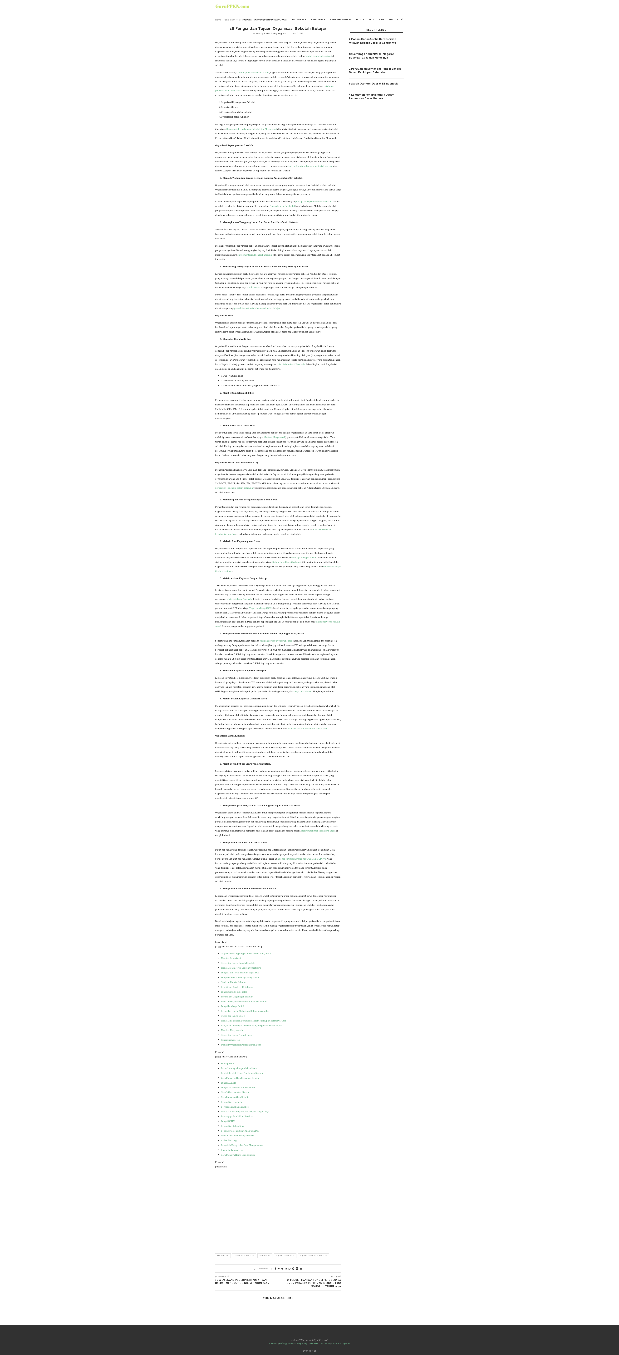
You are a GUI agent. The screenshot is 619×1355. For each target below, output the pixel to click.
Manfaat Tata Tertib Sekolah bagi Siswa (241, 967)
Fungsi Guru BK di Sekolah (234, 991)
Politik (393, 19)
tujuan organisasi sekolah (313, 1255)
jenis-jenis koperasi (322, 166)
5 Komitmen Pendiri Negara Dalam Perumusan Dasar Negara (371, 96)
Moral (282, 19)
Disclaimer (325, 1343)
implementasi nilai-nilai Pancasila (255, 254)
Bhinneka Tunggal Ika (232, 1149)
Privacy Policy (300, 1343)
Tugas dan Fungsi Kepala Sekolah (238, 962)
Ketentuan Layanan (340, 1343)
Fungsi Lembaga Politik (233, 1006)
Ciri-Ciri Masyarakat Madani (235, 1092)
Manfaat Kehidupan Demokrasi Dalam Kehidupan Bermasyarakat (253, 1020)
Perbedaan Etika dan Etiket (235, 1106)
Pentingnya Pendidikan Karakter (237, 1116)
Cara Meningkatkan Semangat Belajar (240, 1077)
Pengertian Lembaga (231, 1101)
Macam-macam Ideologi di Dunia (237, 1135)
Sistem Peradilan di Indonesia (287, 561)
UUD (371, 19)
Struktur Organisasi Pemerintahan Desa (241, 1044)
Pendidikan (318, 19)
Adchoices (313, 1343)
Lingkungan (298, 19)
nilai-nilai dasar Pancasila (239, 599)
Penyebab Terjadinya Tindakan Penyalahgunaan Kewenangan (251, 1025)
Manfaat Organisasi (231, 958)
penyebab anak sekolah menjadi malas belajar (257, 308)
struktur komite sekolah (299, 166)
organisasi (223, 1255)
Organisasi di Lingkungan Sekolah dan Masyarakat (251, 128)
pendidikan (265, 1255)
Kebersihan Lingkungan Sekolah (237, 996)
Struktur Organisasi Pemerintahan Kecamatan (244, 1001)
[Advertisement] (278, 1209)
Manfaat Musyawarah (274, 437)
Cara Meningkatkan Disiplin (235, 1097)
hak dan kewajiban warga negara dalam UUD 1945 (302, 858)
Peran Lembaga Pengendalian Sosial (239, 1068)
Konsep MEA (227, 1063)
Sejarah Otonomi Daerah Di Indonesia (373, 83)
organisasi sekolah (244, 1255)
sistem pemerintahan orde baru (253, 72)
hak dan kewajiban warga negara (276, 640)
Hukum (360, 19)
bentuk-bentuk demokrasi (319, 56)
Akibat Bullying (229, 1140)
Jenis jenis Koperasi (230, 1039)
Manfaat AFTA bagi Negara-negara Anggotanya (245, 1111)
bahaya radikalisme (301, 691)
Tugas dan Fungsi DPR (260, 608)
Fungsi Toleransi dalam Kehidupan (238, 1087)
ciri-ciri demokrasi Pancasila (291, 364)
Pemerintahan (264, 19)
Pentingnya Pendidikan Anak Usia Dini (240, 1130)
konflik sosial (253, 287)
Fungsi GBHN (228, 1121)
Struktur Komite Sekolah (233, 982)
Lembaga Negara (340, 19)
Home (246, 19)
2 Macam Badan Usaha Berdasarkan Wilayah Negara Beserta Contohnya (372, 41)
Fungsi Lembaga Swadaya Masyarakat (240, 977)
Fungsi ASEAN (228, 1082)
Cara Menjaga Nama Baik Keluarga (238, 1154)
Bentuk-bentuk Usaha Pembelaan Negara (242, 1073)
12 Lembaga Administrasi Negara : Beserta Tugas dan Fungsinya (371, 55)
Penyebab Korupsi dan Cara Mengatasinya (242, 1145)
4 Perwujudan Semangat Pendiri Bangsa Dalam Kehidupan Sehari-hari (375, 70)
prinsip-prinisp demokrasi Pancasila (313, 201)
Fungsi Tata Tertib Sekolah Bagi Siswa (240, 972)
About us (273, 1343)
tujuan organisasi (285, 1255)
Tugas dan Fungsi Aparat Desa (236, 1034)
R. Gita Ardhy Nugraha (275, 33)
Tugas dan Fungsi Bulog (233, 1015)
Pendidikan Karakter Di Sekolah (237, 986)
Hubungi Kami (286, 1343)
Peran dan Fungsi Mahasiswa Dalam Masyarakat (245, 1010)
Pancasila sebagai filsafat (282, 205)
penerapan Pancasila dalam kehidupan (234, 487)
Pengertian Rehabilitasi (232, 1125)
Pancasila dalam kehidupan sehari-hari (307, 728)
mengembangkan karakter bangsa (318, 830)
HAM (381, 19)
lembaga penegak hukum (303, 557)
